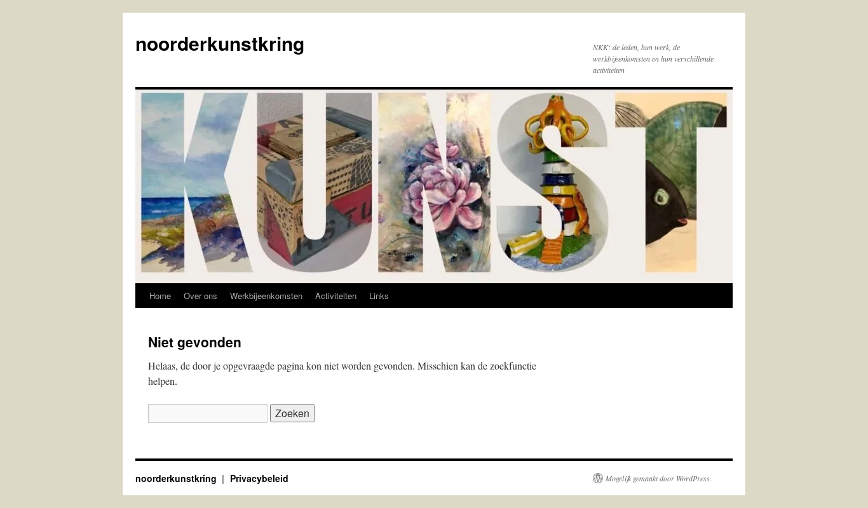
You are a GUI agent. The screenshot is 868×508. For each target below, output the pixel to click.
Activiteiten (335, 296)
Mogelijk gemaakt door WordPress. (659, 478)
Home (160, 296)
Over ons (200, 296)
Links (379, 296)
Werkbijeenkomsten (266, 296)
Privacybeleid (259, 478)
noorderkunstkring (219, 43)
